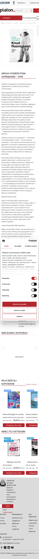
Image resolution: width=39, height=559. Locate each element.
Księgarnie (16, 521)
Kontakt (3, 523)
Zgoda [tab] (6, 246)
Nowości (25, 18)
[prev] (3, 348)
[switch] (34, 284)
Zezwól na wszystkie (19, 304)
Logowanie (33, 523)
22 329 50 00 (7, 537)
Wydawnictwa (17, 518)
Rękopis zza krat (14, 462)
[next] (36, 348)
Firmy (14, 526)
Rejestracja (33, 520)
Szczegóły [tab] (17, 246)
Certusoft (23, 555)
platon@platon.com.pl (11, 543)
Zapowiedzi (32, 18)
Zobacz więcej (7, 512)
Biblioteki (15, 523)
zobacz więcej (31, 384)
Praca (2, 521)
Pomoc (31, 526)
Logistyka (15, 529)
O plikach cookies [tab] (31, 246)
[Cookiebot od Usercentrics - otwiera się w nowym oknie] (28, 241)
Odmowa (20, 316)
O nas (2, 518)
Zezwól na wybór (19, 310)
